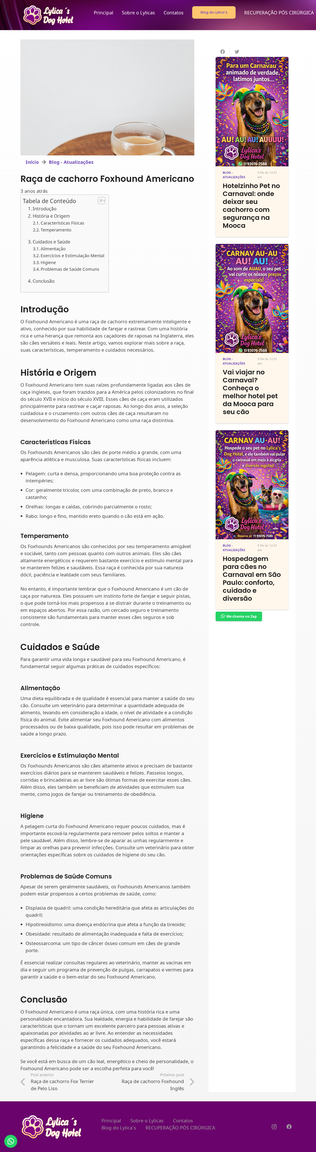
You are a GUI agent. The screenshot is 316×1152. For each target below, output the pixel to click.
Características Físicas (62, 223)
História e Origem (51, 216)
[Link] (48, 15)
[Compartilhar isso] (223, 51)
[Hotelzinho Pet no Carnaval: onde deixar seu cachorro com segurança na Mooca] (252, 60)
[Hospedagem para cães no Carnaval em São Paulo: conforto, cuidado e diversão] (252, 433)
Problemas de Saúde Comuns (70, 269)
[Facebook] (289, 1126)
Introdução (45, 209)
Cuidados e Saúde (51, 242)
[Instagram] (274, 1126)
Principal (111, 1120)
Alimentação (53, 249)
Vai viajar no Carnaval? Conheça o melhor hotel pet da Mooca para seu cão (250, 392)
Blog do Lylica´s (118, 1127)
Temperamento (56, 230)
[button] (10, 1141)
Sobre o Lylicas (147, 1120)
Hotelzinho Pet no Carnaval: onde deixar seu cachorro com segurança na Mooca (251, 205)
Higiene (48, 262)
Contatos (183, 1120)
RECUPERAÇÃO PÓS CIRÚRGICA (180, 1127)
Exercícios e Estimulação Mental (72, 255)
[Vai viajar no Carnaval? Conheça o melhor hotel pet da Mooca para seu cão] (252, 247)
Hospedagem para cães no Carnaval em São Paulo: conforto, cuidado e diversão (252, 578)
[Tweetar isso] (237, 51)
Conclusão (44, 281)
